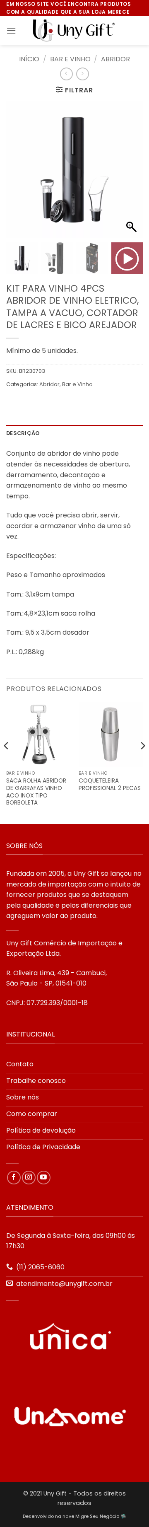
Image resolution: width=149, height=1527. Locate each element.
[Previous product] (82, 74)
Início (29, 59)
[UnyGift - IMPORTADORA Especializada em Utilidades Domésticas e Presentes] (74, 31)
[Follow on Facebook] (14, 1177)
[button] (11, 30)
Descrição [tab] (23, 433)
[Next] (142, 762)
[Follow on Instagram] (29, 1177)
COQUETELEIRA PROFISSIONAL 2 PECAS (110, 784)
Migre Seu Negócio (97, 1516)
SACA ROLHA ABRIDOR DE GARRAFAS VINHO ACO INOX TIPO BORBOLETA (36, 792)
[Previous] (7, 762)
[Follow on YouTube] (43, 1177)
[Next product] (66, 74)
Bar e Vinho (70, 59)
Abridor (115, 59)
